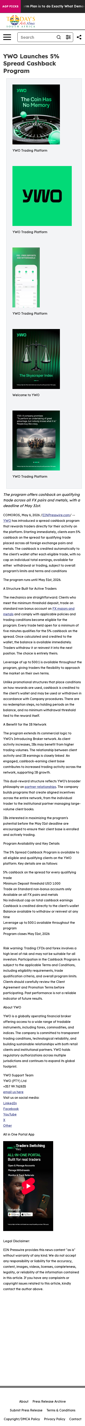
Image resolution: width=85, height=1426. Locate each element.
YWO (7, 521)
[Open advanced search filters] (68, 37)
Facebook (11, 1109)
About (23, 1401)
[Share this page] (79, 37)
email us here (13, 1092)
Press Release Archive (49, 1401)
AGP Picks (10, 6)
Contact (75, 1419)
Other (7, 1126)
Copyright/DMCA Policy (22, 1419)
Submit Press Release (26, 1410)
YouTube (10, 1114)
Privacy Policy (54, 1419)
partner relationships (40, 787)
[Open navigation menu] (7, 37)
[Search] (58, 37)
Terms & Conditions (60, 1410)
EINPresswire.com (56, 515)
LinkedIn (10, 1103)
